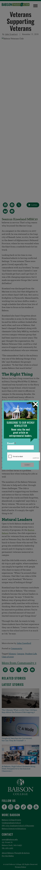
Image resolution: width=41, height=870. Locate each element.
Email (10, 443)
